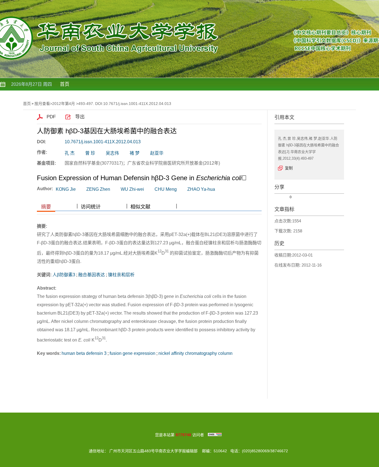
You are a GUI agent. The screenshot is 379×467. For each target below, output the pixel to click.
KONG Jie (66, 189)
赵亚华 (156, 153)
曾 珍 (90, 153)
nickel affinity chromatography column (195, 353)
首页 (64, 84)
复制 (289, 168)
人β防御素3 (63, 274)
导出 (80, 116)
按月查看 (42, 103)
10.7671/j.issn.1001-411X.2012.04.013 (103, 141)
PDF (51, 116)
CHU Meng (166, 189)
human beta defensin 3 (84, 353)
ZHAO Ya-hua (201, 189)
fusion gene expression (132, 353)
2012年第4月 (63, 103)
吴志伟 (112, 153)
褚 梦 (135, 153)
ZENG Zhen (98, 189)
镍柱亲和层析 (121, 274)
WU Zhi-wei (132, 189)
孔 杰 (70, 153)
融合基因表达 (91, 274)
